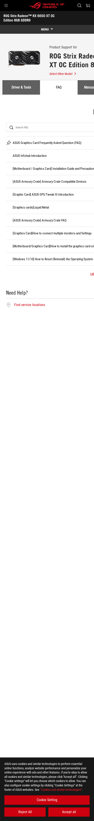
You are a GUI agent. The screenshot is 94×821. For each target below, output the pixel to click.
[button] (6, 5)
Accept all (69, 812)
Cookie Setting (47, 800)
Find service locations (29, 305)
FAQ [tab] (59, 87)
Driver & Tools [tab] (21, 87)
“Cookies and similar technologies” (61, 789)
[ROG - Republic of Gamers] (47, 5)
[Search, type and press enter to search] (79, 5)
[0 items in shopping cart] (88, 5)
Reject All (25, 812)
